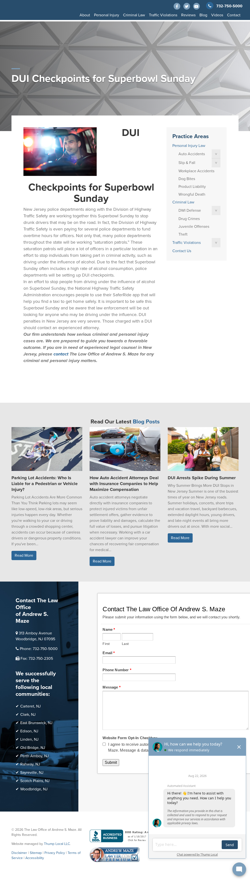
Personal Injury (106, 15)
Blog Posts (146, 421)
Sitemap (36, 853)
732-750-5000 (229, 6)
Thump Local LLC (57, 844)
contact (60, 354)
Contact (233, 15)
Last (125, 644)
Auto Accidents (191, 154)
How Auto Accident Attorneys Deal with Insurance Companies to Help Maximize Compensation (124, 483)
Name (109, 629)
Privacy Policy (54, 853)
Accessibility (34, 858)
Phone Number (117, 670)
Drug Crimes (189, 218)
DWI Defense (189, 210)
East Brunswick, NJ (36, 722)
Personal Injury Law (188, 145)
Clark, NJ (28, 714)
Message (111, 687)
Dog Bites (186, 178)
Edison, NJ (29, 731)
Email (109, 653)
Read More (24, 555)
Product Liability (192, 186)
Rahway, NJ (30, 764)
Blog (203, 15)
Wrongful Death (191, 194)
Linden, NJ (29, 739)
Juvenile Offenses (193, 226)
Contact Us (181, 251)
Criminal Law (134, 15)
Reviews (188, 15)
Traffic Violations (163, 15)
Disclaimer (19, 853)
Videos (217, 15)
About (85, 15)
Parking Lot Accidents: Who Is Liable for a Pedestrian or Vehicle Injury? (44, 483)
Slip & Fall (186, 162)
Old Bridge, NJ (32, 747)
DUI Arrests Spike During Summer (202, 477)
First (106, 644)
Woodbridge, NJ (34, 789)
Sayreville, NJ (31, 772)
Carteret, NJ (30, 706)
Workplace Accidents (196, 171)
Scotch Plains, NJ (35, 780)
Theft (183, 234)
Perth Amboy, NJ (34, 756)
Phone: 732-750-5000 (39, 648)
